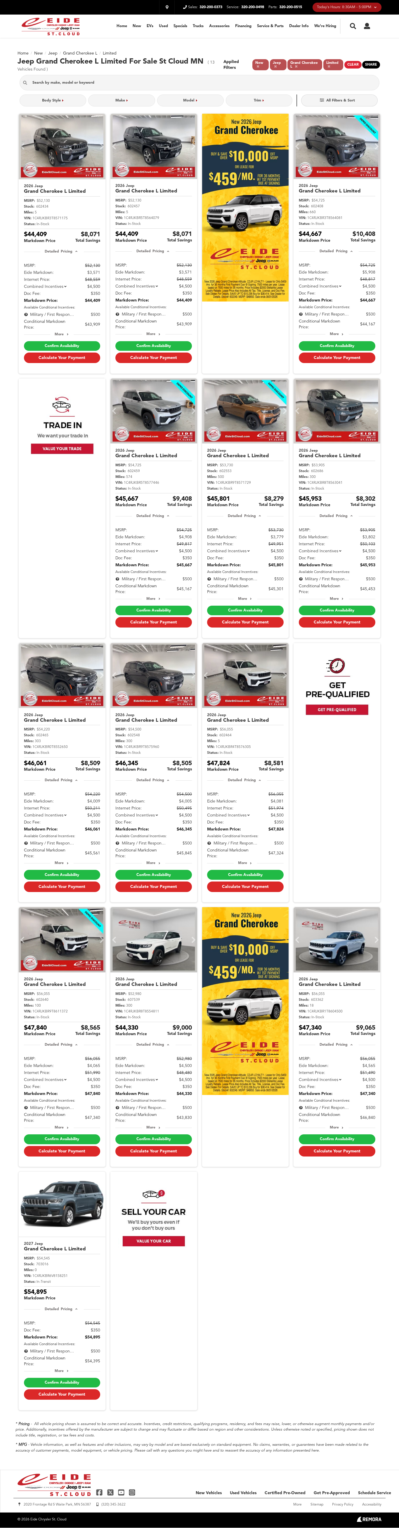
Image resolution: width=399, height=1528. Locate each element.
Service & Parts (270, 26)
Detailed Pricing (58, 251)
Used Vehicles (243, 1493)
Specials (180, 26)
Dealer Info (299, 26)
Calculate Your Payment (62, 358)
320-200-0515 (290, 7)
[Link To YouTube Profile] (122, 1492)
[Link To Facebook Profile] (100, 1492)
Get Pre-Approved (332, 1493)
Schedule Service (374, 1493)
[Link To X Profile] (110, 1492)
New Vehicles (209, 1493)
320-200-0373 (211, 7)
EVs (150, 26)
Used (163, 26)
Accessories (219, 26)
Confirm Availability (62, 346)
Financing (243, 26)
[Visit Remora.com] (369, 1521)
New (137, 26)
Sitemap (316, 1504)
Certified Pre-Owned (285, 1493)
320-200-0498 (252, 7)
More (59, 334)
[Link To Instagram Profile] (132, 1492)
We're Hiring (325, 26)
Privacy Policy (342, 1504)
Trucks (198, 26)
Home (122, 26)
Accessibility (371, 1504)
